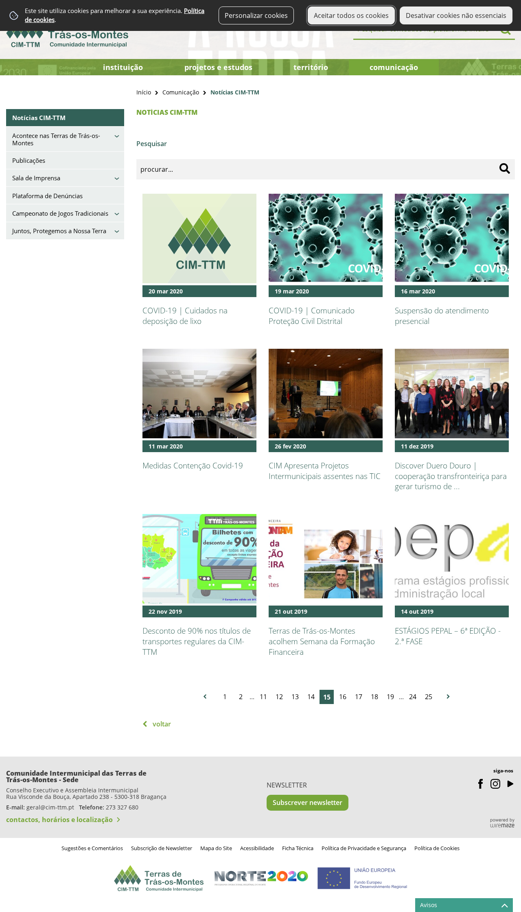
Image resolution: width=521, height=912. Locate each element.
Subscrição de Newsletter (161, 848)
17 (358, 696)
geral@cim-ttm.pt (50, 807)
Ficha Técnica (297, 848)
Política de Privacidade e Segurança (364, 848)
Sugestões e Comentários (92, 848)
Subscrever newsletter (307, 802)
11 (263, 696)
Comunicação (180, 92)
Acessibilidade (257, 848)
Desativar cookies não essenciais (456, 15)
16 (342, 696)
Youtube (510, 784)
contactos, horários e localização (59, 819)
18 (374, 696)
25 (428, 696)
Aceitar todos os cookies (351, 15)
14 (311, 696)
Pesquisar (151, 143)
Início (143, 92)
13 (295, 696)
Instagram (495, 784)
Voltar (162, 724)
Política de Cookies (437, 848)
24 (412, 696)
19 (390, 696)
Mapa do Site (216, 848)
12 (279, 696)
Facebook (481, 784)
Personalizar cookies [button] (256, 15)
